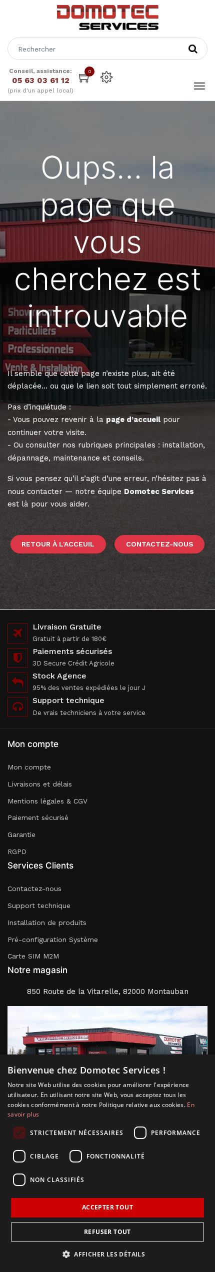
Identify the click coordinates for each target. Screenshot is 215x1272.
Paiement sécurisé (38, 818)
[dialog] (107, 1163)
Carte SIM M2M (33, 956)
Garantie (22, 834)
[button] (107, 1254)
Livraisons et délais (40, 784)
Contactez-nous (160, 544)
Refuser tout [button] (107, 1232)
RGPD (17, 852)
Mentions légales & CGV (48, 801)
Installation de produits (47, 922)
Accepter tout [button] (107, 1207)
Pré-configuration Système (53, 940)
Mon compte (29, 767)
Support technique (39, 906)
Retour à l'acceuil (58, 544)
